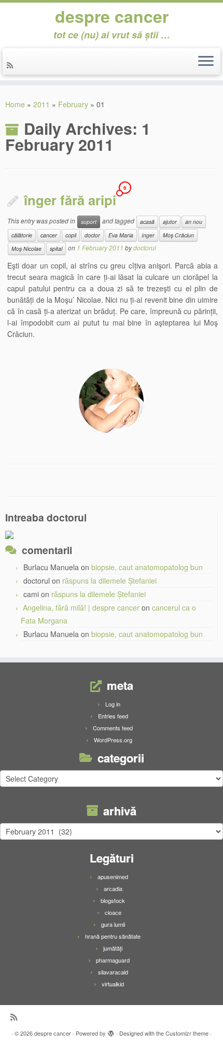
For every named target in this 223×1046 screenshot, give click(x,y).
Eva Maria (120, 235)
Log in (112, 704)
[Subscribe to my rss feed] (11, 65)
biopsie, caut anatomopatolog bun (147, 567)
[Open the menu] (206, 61)
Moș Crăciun (178, 235)
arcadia (113, 888)
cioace (113, 912)
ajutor (170, 221)
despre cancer (112, 16)
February (73, 104)
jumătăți (112, 948)
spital (56, 248)
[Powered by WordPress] (111, 1031)
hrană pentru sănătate (113, 936)
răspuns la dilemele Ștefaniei (109, 580)
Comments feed (113, 728)
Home (15, 104)
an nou (193, 221)
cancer (48, 235)
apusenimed (112, 876)
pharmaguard (113, 960)
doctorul (144, 247)
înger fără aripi (70, 199)
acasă (147, 221)
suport (88, 221)
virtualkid (113, 984)
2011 (41, 104)
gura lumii (113, 924)
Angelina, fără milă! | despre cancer (81, 607)
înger (148, 235)
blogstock (113, 900)
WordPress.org (113, 740)
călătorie (21, 235)
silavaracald (113, 972)
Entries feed (113, 716)
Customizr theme (186, 1033)
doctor (92, 235)
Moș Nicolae (26, 248)
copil (70, 235)
